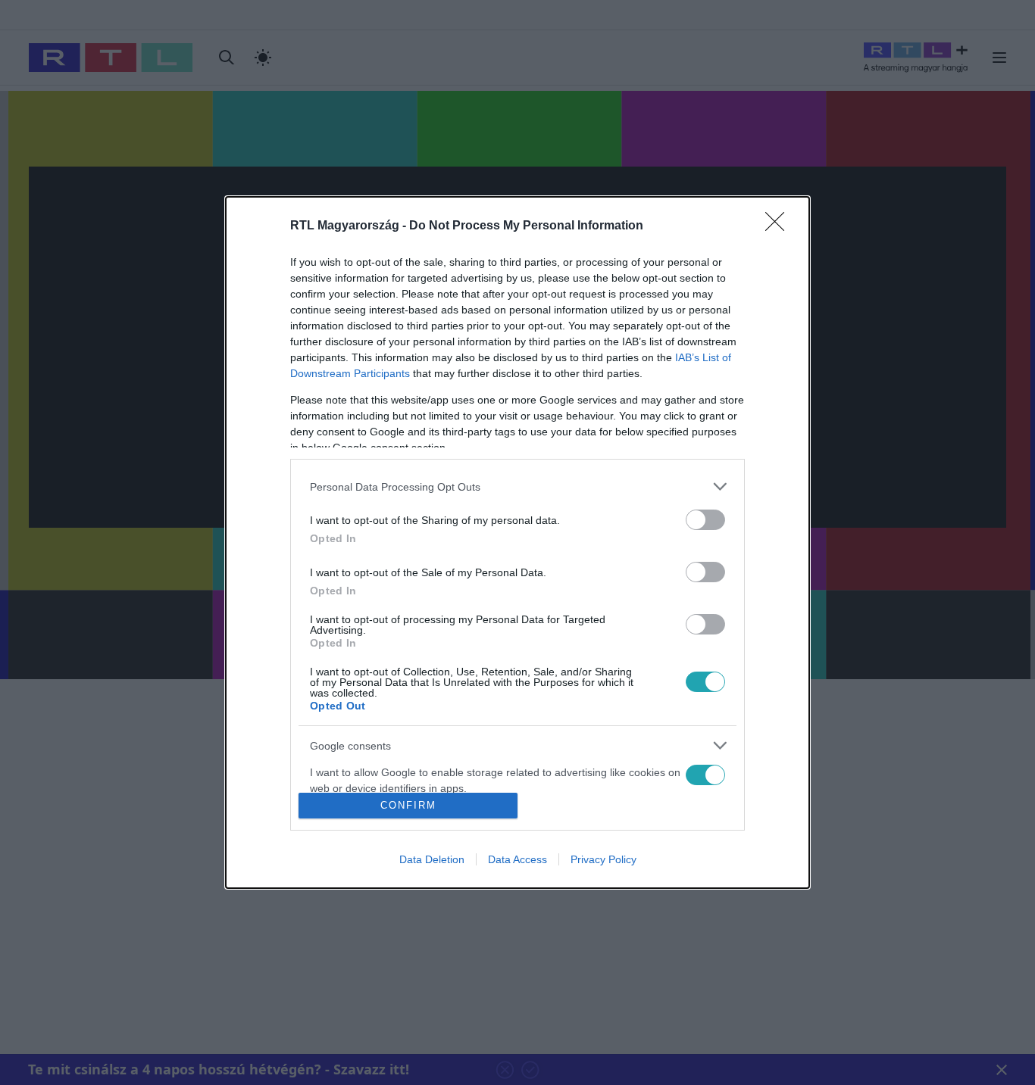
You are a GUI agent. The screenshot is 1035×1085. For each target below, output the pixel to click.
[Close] (779, 226)
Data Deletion (431, 859)
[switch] (705, 520)
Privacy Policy (603, 859)
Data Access (517, 859)
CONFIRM (408, 805)
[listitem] (517, 486)
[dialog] (517, 542)
